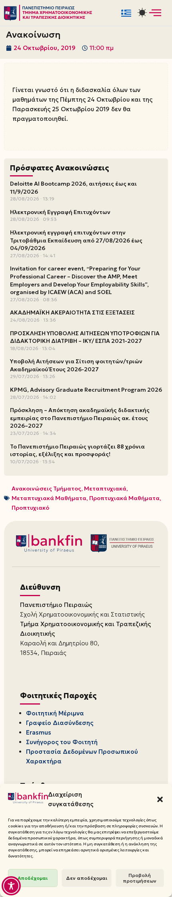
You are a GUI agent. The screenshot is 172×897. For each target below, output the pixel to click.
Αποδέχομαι (33, 878)
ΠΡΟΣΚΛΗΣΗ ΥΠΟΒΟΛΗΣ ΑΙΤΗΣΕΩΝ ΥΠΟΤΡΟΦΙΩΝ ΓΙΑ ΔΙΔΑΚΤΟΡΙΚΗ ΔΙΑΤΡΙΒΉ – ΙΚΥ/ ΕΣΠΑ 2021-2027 (85, 337)
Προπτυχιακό (30, 507)
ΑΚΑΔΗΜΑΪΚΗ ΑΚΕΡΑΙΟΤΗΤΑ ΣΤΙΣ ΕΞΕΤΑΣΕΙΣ (72, 312)
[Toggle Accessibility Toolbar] (11, 886)
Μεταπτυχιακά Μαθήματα (49, 498)
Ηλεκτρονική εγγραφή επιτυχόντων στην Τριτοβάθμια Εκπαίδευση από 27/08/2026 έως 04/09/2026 (76, 240)
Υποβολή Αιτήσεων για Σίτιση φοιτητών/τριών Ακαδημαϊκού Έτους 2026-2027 (76, 365)
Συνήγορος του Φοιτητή (62, 742)
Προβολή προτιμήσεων (139, 878)
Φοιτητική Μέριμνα (55, 713)
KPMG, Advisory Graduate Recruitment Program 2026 (86, 389)
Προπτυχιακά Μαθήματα (124, 498)
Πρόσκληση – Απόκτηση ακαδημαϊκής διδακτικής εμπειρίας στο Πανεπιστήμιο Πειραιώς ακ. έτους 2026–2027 (80, 417)
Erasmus (38, 732)
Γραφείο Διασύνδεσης (59, 723)
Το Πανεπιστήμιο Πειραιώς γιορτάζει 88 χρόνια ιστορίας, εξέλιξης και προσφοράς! (77, 450)
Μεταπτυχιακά (105, 488)
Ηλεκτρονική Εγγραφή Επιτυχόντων (60, 212)
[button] (160, 799)
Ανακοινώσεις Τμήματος (46, 488)
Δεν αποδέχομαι (86, 878)
